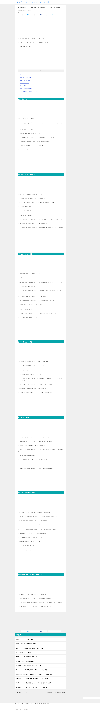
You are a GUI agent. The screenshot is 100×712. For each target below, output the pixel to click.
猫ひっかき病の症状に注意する (26, 88)
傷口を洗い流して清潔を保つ (25, 77)
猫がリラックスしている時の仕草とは (25, 639)
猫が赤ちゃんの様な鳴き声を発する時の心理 (26, 656)
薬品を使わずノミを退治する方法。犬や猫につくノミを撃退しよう (32, 687)
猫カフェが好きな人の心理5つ (23, 652)
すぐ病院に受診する (24, 85)
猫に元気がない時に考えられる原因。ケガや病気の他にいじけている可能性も (34, 674)
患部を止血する (23, 74)
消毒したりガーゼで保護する (25, 80)
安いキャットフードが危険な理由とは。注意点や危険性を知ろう (31, 669)
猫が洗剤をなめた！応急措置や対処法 (25, 661)
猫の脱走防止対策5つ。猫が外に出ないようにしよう (28, 665)
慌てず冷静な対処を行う (24, 83)
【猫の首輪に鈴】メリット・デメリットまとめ (23, 692)
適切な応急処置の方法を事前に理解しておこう (29, 91)
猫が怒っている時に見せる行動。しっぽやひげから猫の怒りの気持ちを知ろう (34, 683)
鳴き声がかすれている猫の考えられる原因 (26, 643)
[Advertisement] (41, 25)
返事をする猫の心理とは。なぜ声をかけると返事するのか (30, 648)
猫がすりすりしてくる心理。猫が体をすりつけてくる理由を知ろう (32, 678)
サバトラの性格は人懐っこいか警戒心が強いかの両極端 (56, 692)
